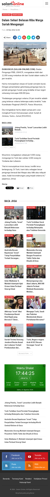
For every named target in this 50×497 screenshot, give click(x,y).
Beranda (6, 479)
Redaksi (28, 479)
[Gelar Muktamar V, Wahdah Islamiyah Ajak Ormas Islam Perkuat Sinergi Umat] (13, 271)
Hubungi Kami (25, 482)
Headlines (7, 15)
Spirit (29, 235)
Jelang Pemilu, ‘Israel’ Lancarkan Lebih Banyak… (31, 128)
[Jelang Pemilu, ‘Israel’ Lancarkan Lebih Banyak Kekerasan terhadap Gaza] (7, 130)
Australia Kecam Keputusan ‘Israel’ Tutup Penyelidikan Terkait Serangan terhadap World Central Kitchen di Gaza (22, 422)
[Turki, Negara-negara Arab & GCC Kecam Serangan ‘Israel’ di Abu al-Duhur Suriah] (36, 330)
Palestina (31, 207)
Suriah (7, 325)
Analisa (30, 297)
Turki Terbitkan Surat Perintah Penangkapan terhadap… (27, 139)
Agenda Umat (10, 266)
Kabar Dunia (17, 15)
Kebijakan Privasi (40, 479)
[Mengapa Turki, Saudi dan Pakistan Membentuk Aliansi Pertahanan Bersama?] (36, 302)
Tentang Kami (17, 479)
